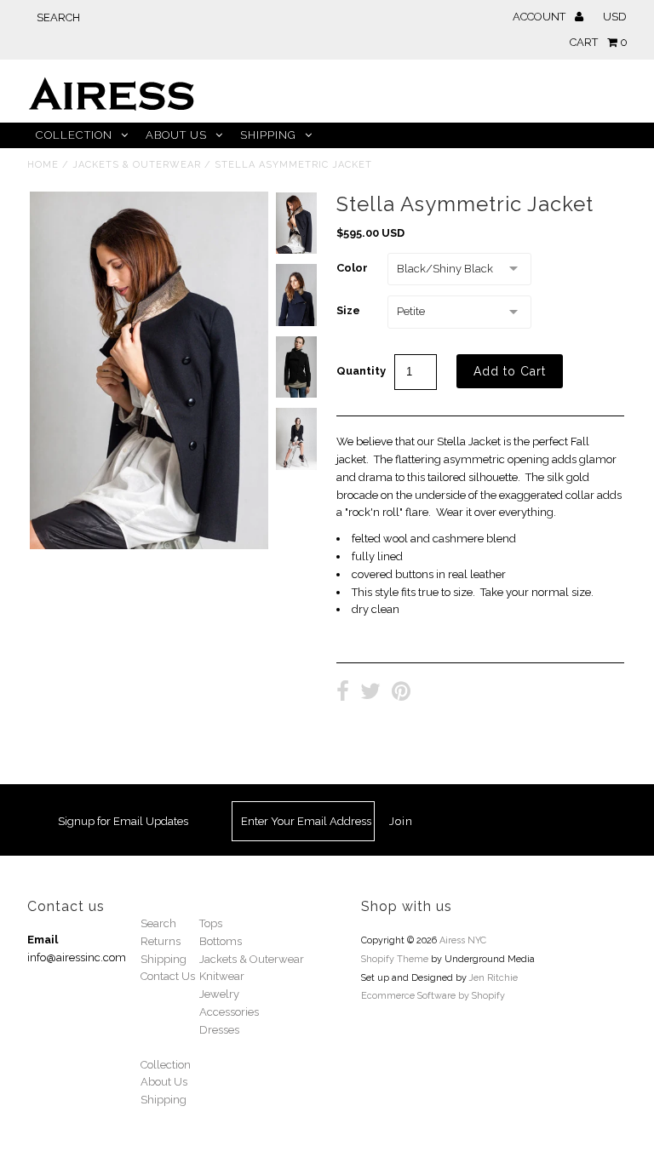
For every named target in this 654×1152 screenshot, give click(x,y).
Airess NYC (462, 940)
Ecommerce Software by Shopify (433, 995)
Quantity (361, 370)
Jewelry (219, 994)
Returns (161, 941)
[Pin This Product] (401, 693)
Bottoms (220, 941)
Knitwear (221, 976)
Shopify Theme (394, 959)
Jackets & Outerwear (136, 164)
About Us (176, 135)
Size (348, 310)
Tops (210, 923)
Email (42, 939)
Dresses (219, 1029)
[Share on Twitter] (370, 693)
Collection (74, 135)
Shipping (268, 135)
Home (43, 164)
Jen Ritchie (493, 977)
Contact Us (168, 976)
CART (599, 42)
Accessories (229, 1012)
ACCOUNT (540, 16)
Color (352, 267)
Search (158, 923)
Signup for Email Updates (123, 821)
